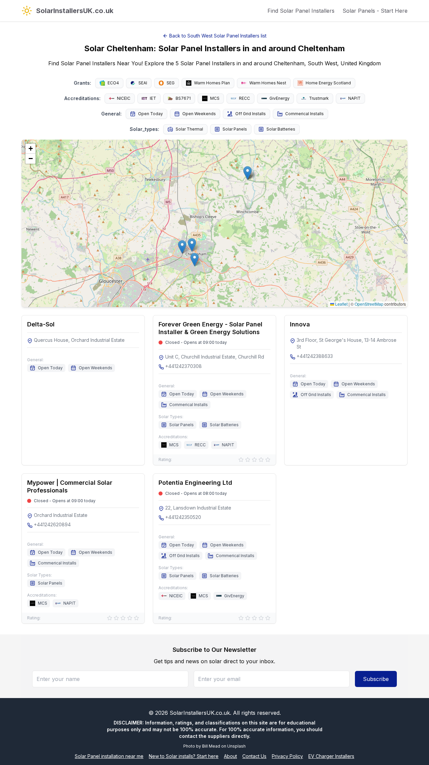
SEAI (142, 82)
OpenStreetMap (369, 304)
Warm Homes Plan (212, 82)
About (230, 756)
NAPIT (354, 98)
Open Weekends (199, 113)
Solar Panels (235, 129)
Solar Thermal (189, 129)
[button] (194, 259)
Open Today (150, 113)
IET (153, 98)
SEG (171, 82)
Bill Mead (211, 746)
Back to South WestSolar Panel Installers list (217, 36)
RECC (244, 98)
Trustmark (319, 98)
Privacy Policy (287, 756)
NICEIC (123, 98)
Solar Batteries (280, 129)
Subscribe (376, 679)
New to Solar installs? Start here (184, 756)
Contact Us (254, 756)
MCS (215, 98)
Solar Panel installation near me (109, 756)
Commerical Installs (304, 113)
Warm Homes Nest (267, 82)
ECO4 (113, 82)
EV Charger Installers (331, 756)
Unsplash (236, 746)
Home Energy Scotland (328, 82)
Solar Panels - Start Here (375, 10)
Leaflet (341, 304)
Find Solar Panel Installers (300, 10)
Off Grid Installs (250, 113)
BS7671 (183, 98)
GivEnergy (279, 98)
